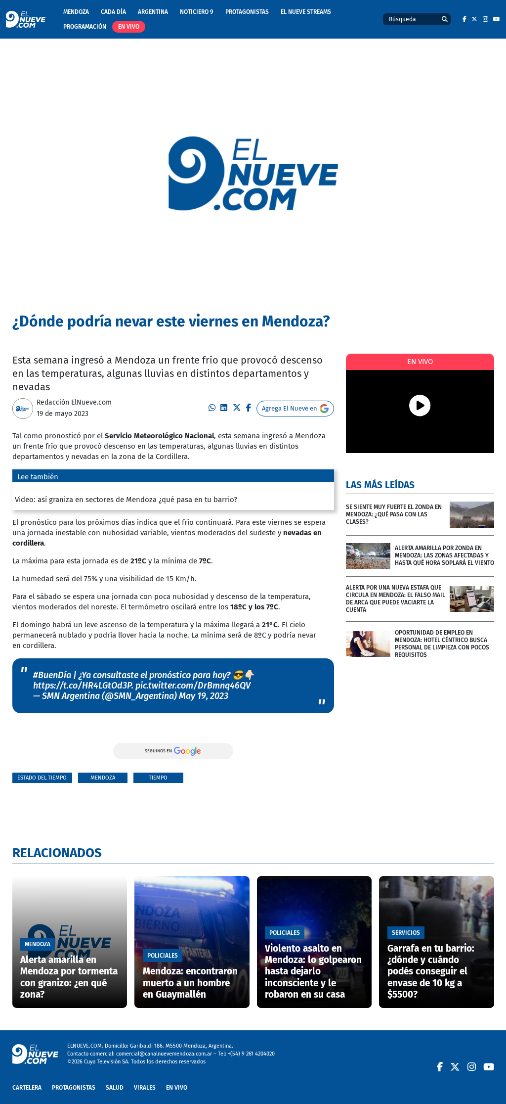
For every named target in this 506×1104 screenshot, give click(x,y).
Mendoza (76, 11)
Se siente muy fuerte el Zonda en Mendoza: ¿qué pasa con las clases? (394, 514)
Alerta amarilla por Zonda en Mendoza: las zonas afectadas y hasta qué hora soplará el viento (444, 555)
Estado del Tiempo (42, 778)
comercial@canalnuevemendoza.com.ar (164, 1054)
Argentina (153, 11)
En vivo (128, 26)
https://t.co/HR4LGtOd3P (82, 685)
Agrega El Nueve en (289, 408)
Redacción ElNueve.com (74, 402)
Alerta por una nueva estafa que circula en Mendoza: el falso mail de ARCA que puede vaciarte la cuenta (395, 598)
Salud (115, 1087)
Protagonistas (247, 11)
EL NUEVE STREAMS (306, 11)
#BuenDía (52, 675)
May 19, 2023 (203, 695)
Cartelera (27, 1087)
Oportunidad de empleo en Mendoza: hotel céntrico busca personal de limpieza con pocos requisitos (442, 643)
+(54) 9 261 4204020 (251, 1054)
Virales (145, 1087)
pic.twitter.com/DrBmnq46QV (193, 685)
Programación (84, 26)
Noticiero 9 (196, 11)
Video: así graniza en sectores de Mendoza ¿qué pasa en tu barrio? (126, 499)
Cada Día (113, 11)
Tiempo (158, 778)
